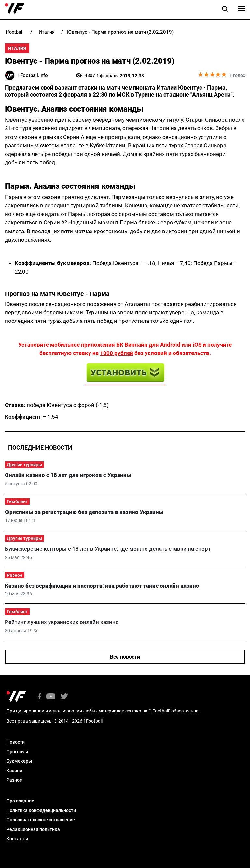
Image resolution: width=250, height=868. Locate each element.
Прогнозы (17, 751)
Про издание (20, 800)
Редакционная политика (33, 829)
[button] (225, 10)
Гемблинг (17, 501)
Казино (14, 770)
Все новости (125, 657)
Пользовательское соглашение (41, 819)
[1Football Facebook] (39, 697)
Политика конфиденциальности (41, 810)
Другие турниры (24, 464)
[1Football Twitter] (64, 697)
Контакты (17, 838)
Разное (14, 575)
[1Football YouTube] (50, 697)
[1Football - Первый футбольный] (14, 8)
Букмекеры (19, 761)
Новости (16, 742)
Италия (17, 48)
